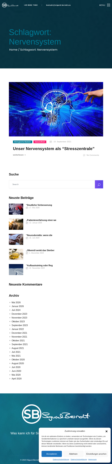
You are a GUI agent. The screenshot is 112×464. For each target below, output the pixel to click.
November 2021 (19, 337)
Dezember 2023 (19, 314)
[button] (106, 431)
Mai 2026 (16, 302)
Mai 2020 (16, 375)
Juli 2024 (16, 310)
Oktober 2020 (18, 359)
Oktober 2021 (18, 340)
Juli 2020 (16, 367)
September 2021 (20, 344)
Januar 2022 (18, 329)
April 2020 (17, 378)
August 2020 (18, 363)
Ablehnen (73, 454)
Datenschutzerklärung (61, 459)
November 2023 (19, 318)
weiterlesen (18, 155)
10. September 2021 (62, 142)
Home (13, 50)
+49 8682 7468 (31, 5)
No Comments (92, 155)
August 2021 (18, 348)
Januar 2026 (18, 306)
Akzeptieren (51, 454)
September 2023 (20, 325)
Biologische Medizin (22, 142)
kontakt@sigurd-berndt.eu (58, 5)
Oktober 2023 (18, 321)
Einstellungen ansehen (96, 454)
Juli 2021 (16, 352)
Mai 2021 (16, 356)
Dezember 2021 (19, 333)
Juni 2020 (16, 371)
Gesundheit (40, 142)
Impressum (92, 459)
